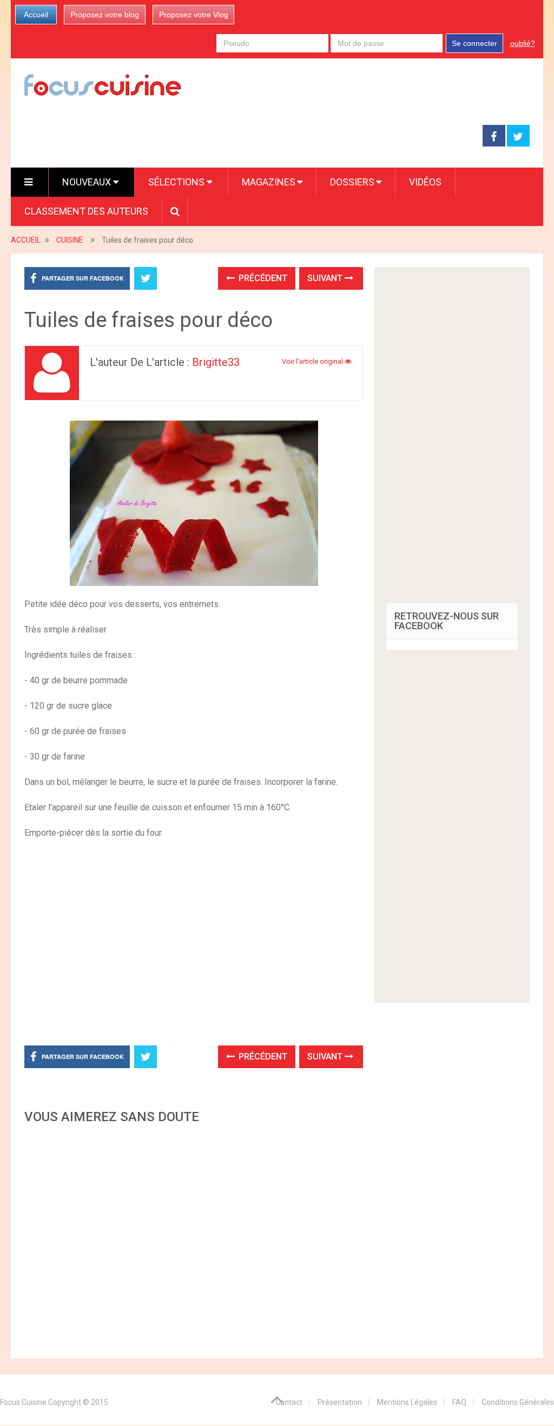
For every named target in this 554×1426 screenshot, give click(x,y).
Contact (288, 1402)
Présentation (340, 1402)
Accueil (36, 14)
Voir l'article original (313, 361)
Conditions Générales (518, 1402)
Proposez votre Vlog (193, 14)
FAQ (459, 1402)
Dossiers (352, 182)
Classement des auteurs (86, 211)
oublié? (522, 43)
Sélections (177, 182)
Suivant (326, 278)
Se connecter (474, 43)
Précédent (261, 278)
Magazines (268, 182)
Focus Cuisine (23, 1402)
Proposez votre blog (104, 14)
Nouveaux (87, 182)
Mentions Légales (407, 1402)
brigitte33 (216, 362)
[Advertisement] (193, 1238)
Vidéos (425, 182)
